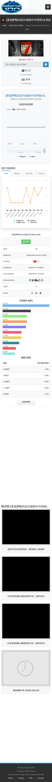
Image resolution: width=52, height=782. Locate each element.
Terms (10, 778)
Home (4, 25)
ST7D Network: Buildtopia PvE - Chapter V (26, 596)
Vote (27, 29)
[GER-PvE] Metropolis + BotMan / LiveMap (26, 549)
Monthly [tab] (29, 173)
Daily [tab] (6, 173)
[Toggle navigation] (48, 7)
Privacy (21, 778)
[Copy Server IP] (46, 64)
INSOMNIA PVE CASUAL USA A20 (26, 690)
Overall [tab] (41, 173)
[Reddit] (36, 293)
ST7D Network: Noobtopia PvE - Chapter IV (26, 643)
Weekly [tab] (17, 173)
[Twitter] (40, 293)
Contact (41, 778)
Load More (26, 401)
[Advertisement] (26, 425)
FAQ (30, 778)
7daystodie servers (16, 25)
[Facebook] (32, 293)
